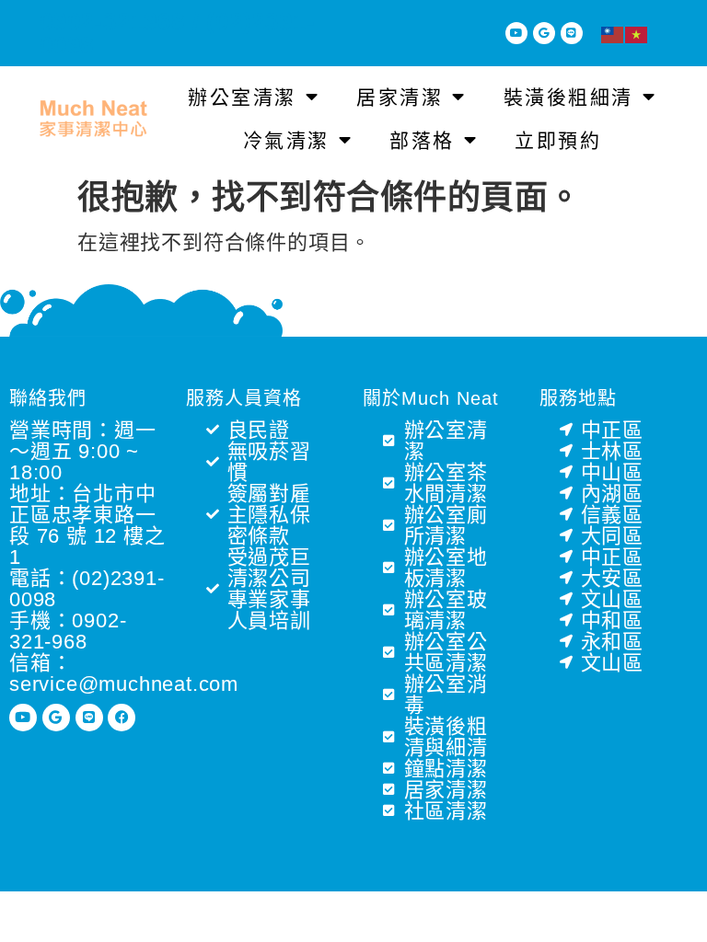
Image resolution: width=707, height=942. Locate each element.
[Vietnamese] (637, 33)
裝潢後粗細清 (568, 97)
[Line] (572, 33)
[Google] (544, 33)
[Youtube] (516, 33)
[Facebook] (121, 717)
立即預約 (558, 140)
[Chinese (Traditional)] (613, 33)
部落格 (422, 140)
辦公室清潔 (242, 97)
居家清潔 (399, 97)
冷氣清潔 (286, 140)
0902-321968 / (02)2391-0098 (177, 33)
